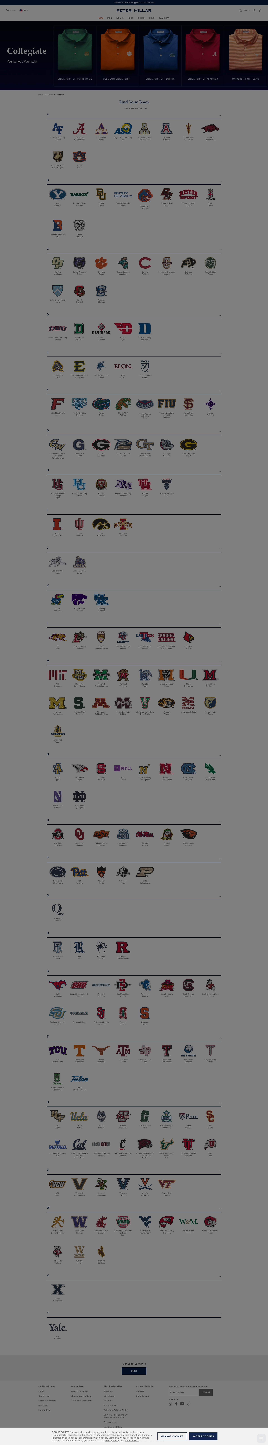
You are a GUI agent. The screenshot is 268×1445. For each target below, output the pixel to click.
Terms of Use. (132, 1440)
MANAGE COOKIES (172, 1436)
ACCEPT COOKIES (203, 1436)
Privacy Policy (112, 1440)
